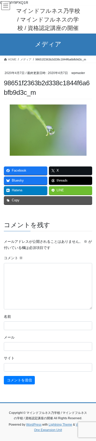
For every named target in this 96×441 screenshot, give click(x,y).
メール (9, 337)
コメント (13, 258)
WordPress (33, 424)
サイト (9, 358)
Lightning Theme (60, 424)
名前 (7, 316)
